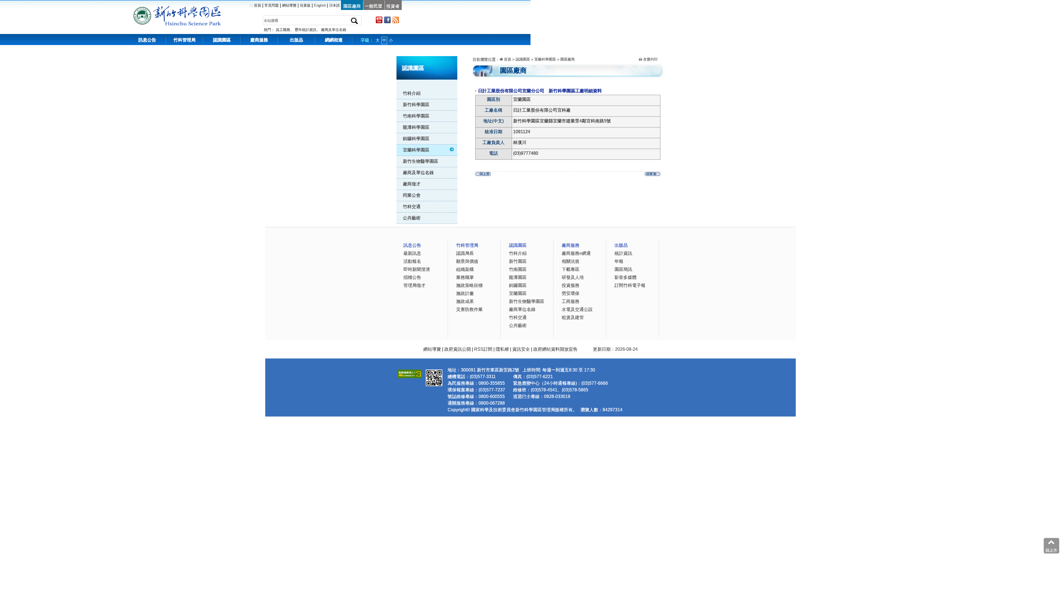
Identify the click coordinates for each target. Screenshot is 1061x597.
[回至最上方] (652, 175)
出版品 (296, 40)
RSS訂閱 (483, 349)
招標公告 (412, 277)
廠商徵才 (412, 184)
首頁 (257, 5)
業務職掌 (465, 277)
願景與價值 (467, 261)
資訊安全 (521, 349)
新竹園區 (518, 261)
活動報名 (412, 261)
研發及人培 (573, 277)
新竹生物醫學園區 (420, 161)
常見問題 (271, 5)
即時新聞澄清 (416, 269)
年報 (618, 261)
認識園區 (222, 40)
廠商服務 (259, 40)
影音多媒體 (625, 277)
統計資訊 (623, 253)
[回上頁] (483, 175)
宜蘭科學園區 (416, 150)
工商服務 (570, 301)
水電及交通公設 (577, 309)
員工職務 (283, 30)
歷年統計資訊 (305, 30)
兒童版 (305, 5)
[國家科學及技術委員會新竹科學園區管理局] (189, 8)
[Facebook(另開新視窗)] (387, 19)
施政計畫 (465, 293)
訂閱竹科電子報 (629, 285)
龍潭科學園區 (416, 127)
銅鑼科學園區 (416, 138)
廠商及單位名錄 (333, 30)
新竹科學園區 (416, 104)
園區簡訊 (623, 269)
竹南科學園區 (416, 116)
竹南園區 (518, 269)
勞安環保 (570, 293)
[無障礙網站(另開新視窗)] (410, 373)
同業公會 (412, 195)
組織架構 (465, 269)
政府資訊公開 (457, 349)
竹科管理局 (185, 40)
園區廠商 (567, 59)
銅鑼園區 (518, 285)
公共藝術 (412, 218)
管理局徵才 (414, 285)
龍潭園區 (518, 277)
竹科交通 (412, 206)
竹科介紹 (412, 93)
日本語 (334, 5)
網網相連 (334, 40)
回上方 (1051, 550)
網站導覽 (289, 5)
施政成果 (465, 301)
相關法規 (570, 261)
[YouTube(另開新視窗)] (379, 19)
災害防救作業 (469, 309)
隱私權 (502, 349)
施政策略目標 (469, 285)
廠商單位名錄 (522, 309)
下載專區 (570, 269)
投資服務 (570, 285)
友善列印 (650, 59)
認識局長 (465, 253)
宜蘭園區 (518, 293)
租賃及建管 (573, 317)
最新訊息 (412, 253)
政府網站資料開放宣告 (555, 349)
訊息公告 (147, 40)
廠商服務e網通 (576, 253)
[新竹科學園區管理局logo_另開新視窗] (142, 8)
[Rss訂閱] (395, 19)
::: (461, 52)
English (320, 5)
